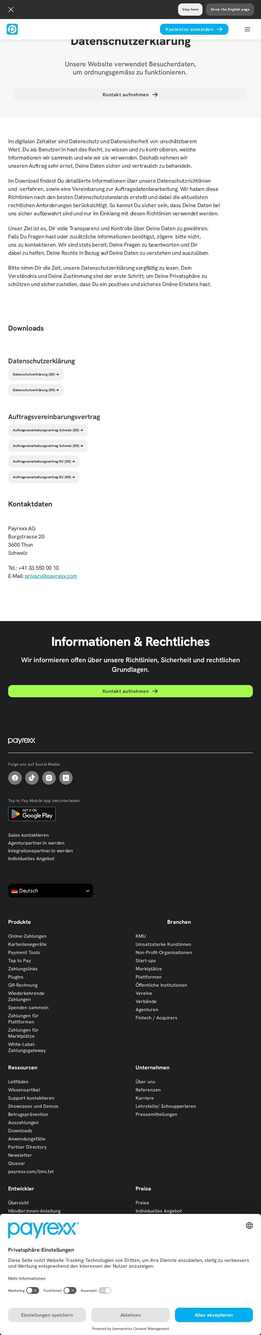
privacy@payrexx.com (51, 576)
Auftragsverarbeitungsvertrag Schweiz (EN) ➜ (48, 446)
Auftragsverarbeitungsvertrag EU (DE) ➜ (44, 461)
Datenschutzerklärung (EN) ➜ (36, 390)
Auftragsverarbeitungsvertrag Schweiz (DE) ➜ (48, 430)
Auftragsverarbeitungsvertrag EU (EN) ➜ (44, 477)
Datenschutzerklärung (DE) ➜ (36, 374)
